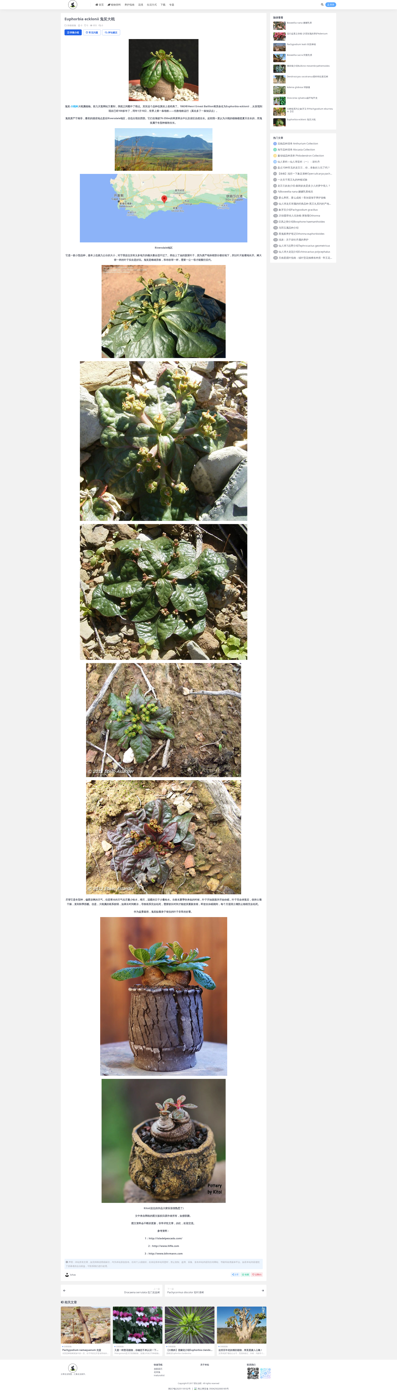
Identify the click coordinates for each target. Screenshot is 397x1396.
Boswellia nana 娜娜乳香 (299, 22)
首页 (101, 4)
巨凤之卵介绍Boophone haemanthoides (302, 221)
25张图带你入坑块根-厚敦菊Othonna (299, 215)
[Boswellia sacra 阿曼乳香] (279, 58)
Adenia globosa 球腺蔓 (298, 87)
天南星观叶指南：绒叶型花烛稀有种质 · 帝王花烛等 (307, 257)
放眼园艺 (158, 1368)
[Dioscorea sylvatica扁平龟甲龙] (279, 101)
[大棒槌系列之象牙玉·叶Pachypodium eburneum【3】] (279, 112)
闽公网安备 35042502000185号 (213, 1388)
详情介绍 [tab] (74, 32)
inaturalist (159, 1375)
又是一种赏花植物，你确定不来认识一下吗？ (135, 1351)
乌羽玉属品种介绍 (289, 227)
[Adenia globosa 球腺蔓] (279, 90)
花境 (140, 4)
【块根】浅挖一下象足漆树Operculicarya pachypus (307, 173)
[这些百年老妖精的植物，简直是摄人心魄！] (242, 1325)
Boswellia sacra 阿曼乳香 (299, 54)
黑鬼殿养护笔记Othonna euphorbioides (301, 233)
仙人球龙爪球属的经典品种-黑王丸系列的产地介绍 (306, 203)
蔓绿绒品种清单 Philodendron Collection (301, 155)
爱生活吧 (197, 1383)
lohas (73, 1274)
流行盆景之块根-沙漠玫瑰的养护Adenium (307, 33)
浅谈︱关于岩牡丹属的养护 (293, 239)
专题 (171, 4)
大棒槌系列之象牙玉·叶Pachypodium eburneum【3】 (310, 110)
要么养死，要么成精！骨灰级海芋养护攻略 (302, 197)
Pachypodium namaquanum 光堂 (81, 1350)
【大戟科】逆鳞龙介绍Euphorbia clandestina (189, 1351)
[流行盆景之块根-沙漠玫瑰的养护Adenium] (279, 36)
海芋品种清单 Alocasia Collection (296, 149)
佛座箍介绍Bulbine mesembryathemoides (308, 65)
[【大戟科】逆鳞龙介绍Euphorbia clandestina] (189, 1325)
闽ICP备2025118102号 (179, 1388)
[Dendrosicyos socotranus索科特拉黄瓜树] (279, 79)
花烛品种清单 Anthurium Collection (298, 143)
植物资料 (116, 4)
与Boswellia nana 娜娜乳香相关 (295, 191)
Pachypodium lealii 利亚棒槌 (301, 44)
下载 (163, 4)
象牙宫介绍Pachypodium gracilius (298, 209)
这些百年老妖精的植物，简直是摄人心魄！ (241, 1350)
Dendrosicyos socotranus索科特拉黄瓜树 (307, 76)
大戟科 (74, 106)
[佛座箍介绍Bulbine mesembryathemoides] (279, 69)
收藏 (247, 1274)
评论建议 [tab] (112, 32)
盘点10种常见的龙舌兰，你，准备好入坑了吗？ (304, 167)
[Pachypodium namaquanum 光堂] (85, 1325)
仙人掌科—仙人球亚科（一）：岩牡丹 (299, 161)
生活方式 (152, 4)
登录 (332, 5)
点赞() (258, 1274)
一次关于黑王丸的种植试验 (292, 179)
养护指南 (129, 4)
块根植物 (71, 25)
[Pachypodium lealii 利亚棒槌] (279, 47)
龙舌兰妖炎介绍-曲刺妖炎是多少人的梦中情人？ (304, 185)
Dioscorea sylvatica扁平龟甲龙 (302, 97)
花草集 (157, 1372)
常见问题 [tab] (93, 32)
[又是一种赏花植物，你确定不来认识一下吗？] (138, 1325)
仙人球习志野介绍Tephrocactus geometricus (304, 245)
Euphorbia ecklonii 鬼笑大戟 (301, 119)
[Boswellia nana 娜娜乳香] (279, 26)
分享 (236, 1274)
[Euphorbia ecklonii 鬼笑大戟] (279, 122)
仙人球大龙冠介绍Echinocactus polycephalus (304, 251)
